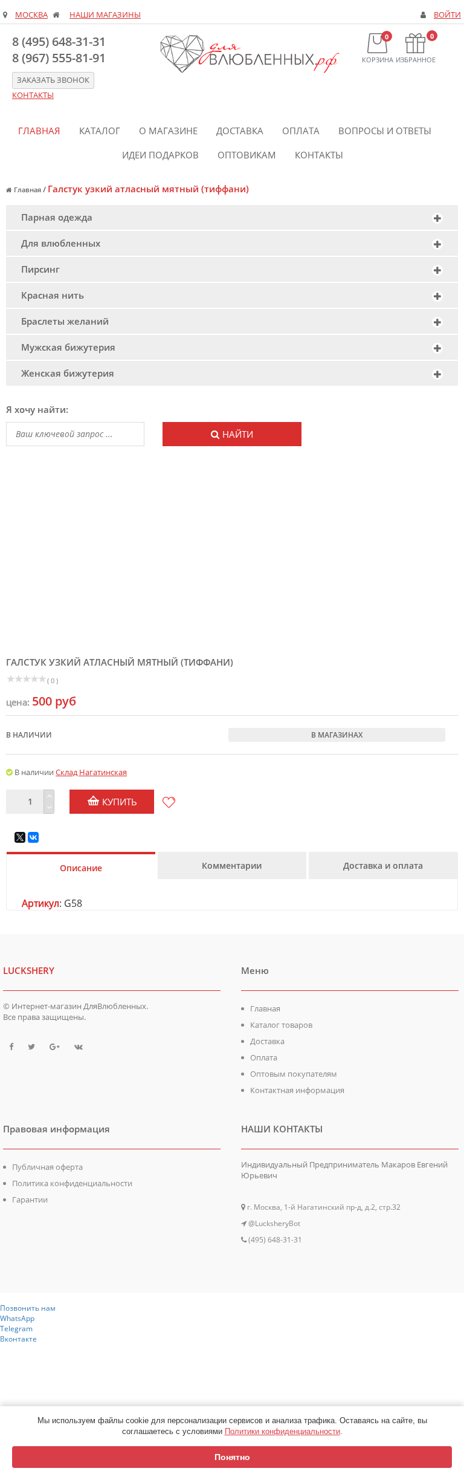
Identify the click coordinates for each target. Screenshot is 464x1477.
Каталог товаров (281, 1024)
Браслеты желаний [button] (65, 321)
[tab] (232, 217)
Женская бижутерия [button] (67, 373)
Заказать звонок (53, 80)
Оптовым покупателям (293, 1073)
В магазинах (336, 735)
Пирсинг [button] (40, 269)
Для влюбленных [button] (60, 243)
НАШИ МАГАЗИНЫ (105, 15)
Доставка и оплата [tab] (383, 865)
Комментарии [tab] (232, 865)
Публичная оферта (47, 1166)
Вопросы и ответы (384, 131)
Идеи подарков (160, 155)
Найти (237, 434)
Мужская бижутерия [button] (68, 347)
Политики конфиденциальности (282, 1431)
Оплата (301, 131)
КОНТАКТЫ (33, 95)
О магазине (168, 131)
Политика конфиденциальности (72, 1183)
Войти (447, 15)
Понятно (232, 1457)
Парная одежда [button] (56, 217)
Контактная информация (297, 1090)
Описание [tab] (81, 868)
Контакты (319, 155)
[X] (19, 837)
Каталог (99, 131)
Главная (39, 131)
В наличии (29, 735)
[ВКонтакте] (33, 837)
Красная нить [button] (52, 295)
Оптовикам (247, 155)
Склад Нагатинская (91, 772)
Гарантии (30, 1199)
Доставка (239, 131)
